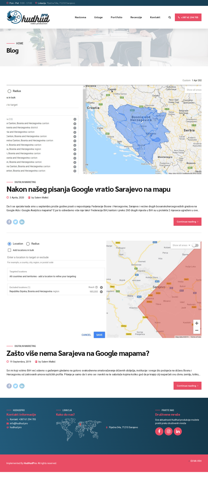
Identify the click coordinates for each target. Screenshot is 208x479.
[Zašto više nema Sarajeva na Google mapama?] (104, 289)
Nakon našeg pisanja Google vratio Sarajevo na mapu (88, 188)
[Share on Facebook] (9, 222)
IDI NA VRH (196, 461)
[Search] (170, 17)
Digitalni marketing (25, 182)
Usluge (98, 17)
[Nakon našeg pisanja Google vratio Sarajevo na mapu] (104, 125)
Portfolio (116, 17)
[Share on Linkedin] (22, 222)
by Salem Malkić (40, 197)
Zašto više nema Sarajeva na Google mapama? (77, 352)
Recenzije (136, 17)
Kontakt (155, 17)
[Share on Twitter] (15, 222)
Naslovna (80, 17)
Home (19, 43)
